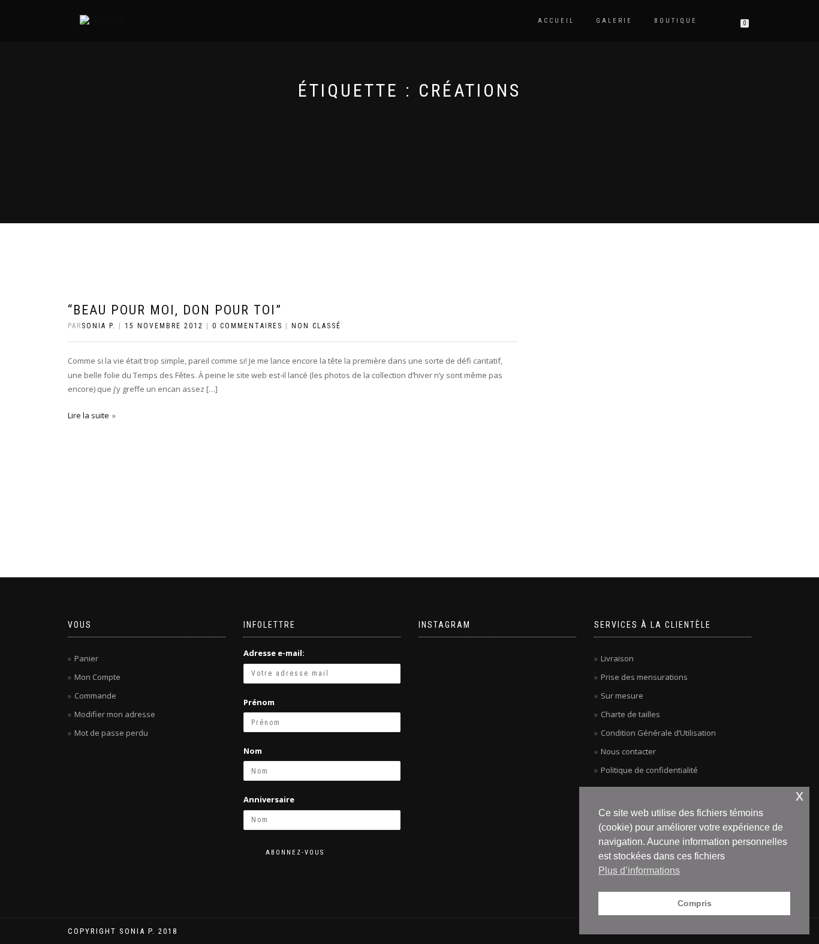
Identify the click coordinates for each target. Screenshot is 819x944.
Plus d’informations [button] (639, 870)
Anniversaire (268, 799)
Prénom (259, 702)
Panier (86, 658)
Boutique (675, 21)
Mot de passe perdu (111, 732)
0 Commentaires (247, 326)
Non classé (316, 326)
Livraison (617, 658)
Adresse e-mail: (274, 653)
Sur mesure (622, 695)
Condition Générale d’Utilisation (658, 732)
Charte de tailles (630, 714)
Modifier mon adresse (114, 714)
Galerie (614, 21)
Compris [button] (695, 903)
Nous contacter (628, 751)
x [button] (799, 795)
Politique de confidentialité (649, 770)
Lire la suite (88, 415)
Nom (252, 750)
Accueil (556, 21)
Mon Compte (97, 677)
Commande (95, 695)
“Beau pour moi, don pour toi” (175, 309)
